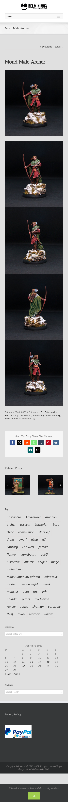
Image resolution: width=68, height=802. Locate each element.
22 (23, 666)
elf (44, 540)
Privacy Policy (13, 714)
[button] (7, 485)
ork (44, 592)
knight (42, 562)
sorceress (54, 607)
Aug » (17, 674)
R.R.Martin (42, 599)
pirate (26, 599)
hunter (28, 562)
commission (26, 532)
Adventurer (38, 415)
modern (12, 584)
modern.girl (30, 584)
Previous (47, 46)
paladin (12, 599)
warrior (34, 614)
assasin (25, 525)
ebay (34, 540)
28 (14, 670)
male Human (11, 418)
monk (46, 584)
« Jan (8, 674)
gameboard (28, 554)
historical (13, 562)
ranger (11, 607)
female (43, 547)
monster (12, 592)
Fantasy (56, 415)
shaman (38, 607)
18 (48, 661)
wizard (48, 614)
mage (55, 562)
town (21, 614)
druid (10, 540)
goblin (45, 554)
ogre (26, 592)
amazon (51, 517)
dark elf (44, 532)
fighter (11, 554)
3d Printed (26, 415)
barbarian (41, 525)
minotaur (50, 577)
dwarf (22, 540)
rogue (24, 607)
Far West (28, 547)
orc (35, 592)
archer (48, 415)
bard (56, 525)
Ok (34, 796)
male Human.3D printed (23, 577)
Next (58, 46)
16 (31, 661)
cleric (10, 532)
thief (10, 614)
